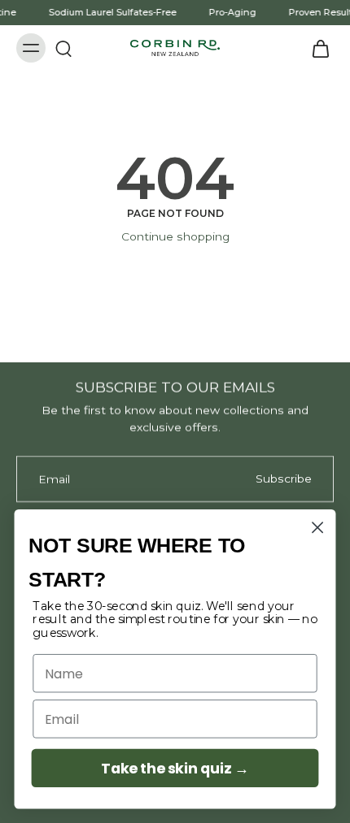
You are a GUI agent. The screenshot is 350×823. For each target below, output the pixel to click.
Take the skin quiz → (175, 768)
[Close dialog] (317, 527)
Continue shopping (175, 236)
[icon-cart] (316, 48)
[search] (63, 48)
